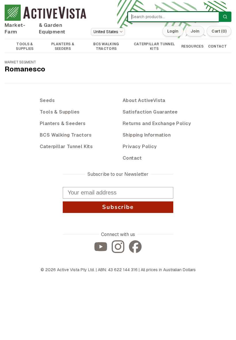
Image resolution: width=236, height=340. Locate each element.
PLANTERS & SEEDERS (62, 46)
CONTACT (217, 46)
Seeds (47, 100)
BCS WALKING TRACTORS (106, 46)
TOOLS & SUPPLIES (24, 46)
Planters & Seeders (62, 123)
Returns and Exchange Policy (157, 123)
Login (172, 31)
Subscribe (118, 207)
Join (195, 31)
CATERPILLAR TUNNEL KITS (154, 46)
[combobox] (108, 31)
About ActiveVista (144, 100)
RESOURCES (192, 46)
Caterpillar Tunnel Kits (66, 146)
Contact (132, 158)
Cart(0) (219, 31)
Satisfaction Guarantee (150, 112)
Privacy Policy (140, 146)
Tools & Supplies (59, 112)
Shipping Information (147, 135)
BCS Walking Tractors (66, 135)
